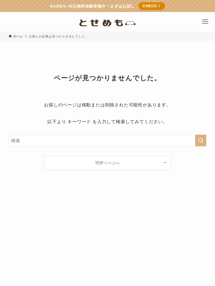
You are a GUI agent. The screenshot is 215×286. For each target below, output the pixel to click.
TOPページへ (107, 163)
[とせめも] (107, 22)
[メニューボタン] (205, 22)
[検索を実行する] (200, 140)
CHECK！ (151, 5)
